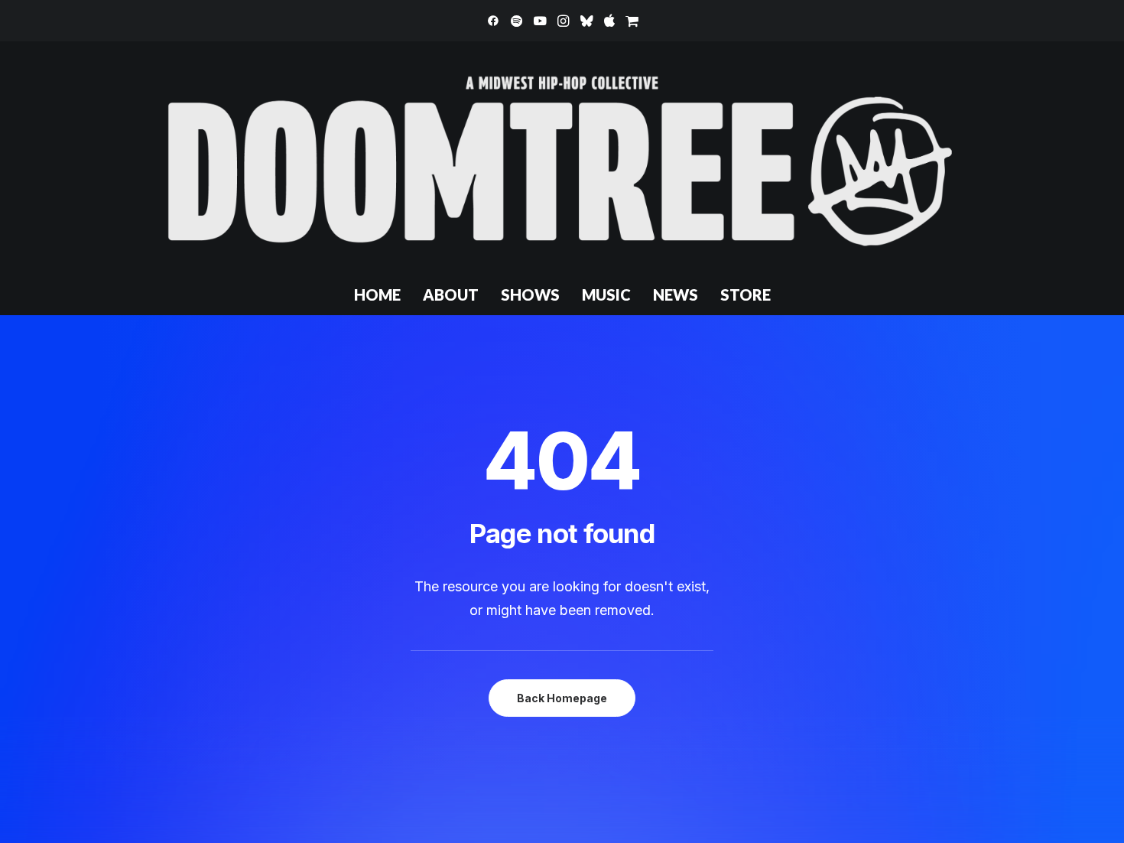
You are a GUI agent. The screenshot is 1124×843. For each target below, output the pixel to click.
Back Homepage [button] (562, 698)
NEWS (675, 294)
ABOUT (451, 294)
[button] (493, 20)
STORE (745, 294)
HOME (377, 294)
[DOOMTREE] (562, 157)
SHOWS (530, 294)
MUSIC (606, 294)
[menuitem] (493, 20)
